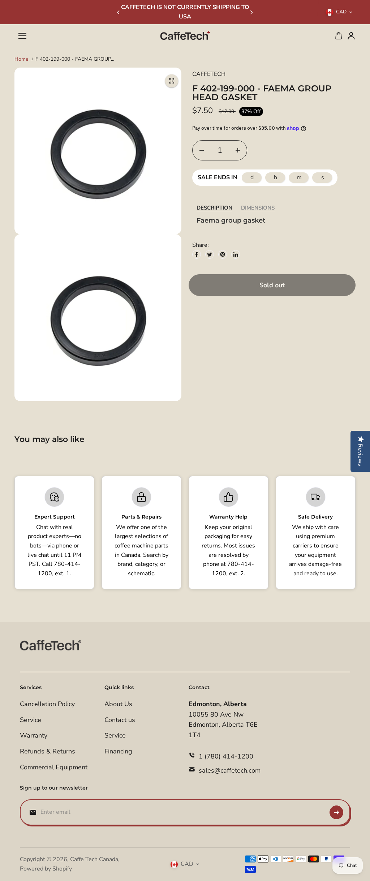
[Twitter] (209, 254)
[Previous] (118, 12)
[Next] (251, 12)
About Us (118, 704)
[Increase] (238, 150)
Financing (118, 751)
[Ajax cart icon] (338, 35)
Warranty (33, 735)
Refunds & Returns (47, 751)
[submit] (336, 812)
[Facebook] (196, 254)
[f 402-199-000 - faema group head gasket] (172, 81)
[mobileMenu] (22, 36)
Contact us (119, 719)
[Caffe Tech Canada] (185, 36)
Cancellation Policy (47, 704)
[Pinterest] (222, 254)
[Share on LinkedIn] (235, 254)
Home (21, 59)
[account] (351, 35)
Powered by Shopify (46, 869)
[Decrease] (202, 150)
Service (30, 719)
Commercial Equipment (53, 767)
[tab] (214, 208)
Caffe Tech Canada (94, 859)
